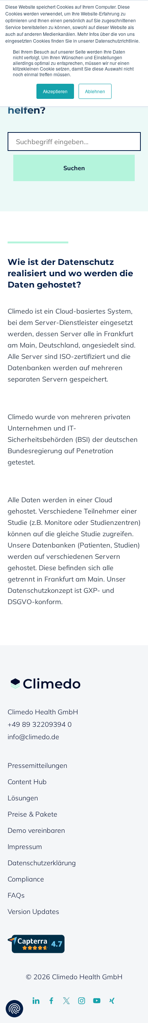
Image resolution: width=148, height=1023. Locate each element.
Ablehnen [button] (95, 91)
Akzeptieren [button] (55, 91)
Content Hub (27, 781)
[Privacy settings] (14, 1008)
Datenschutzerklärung (42, 862)
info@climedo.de (33, 736)
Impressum (25, 846)
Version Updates (33, 911)
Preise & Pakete (32, 814)
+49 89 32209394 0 (40, 724)
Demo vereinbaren (36, 830)
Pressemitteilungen (37, 765)
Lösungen (23, 798)
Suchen (74, 168)
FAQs (16, 895)
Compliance (26, 879)
